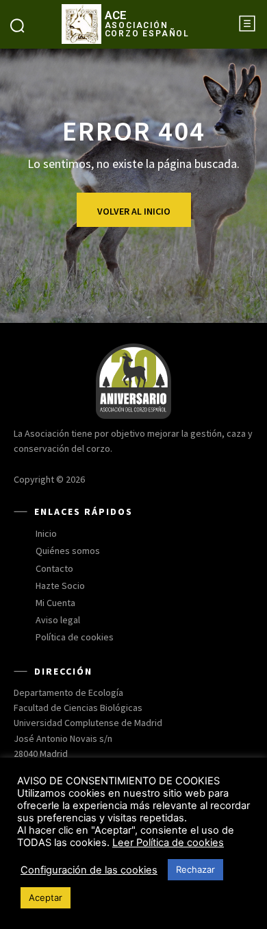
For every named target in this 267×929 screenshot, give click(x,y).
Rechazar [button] (195, 869)
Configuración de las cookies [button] (89, 870)
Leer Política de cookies (168, 842)
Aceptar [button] (45, 897)
